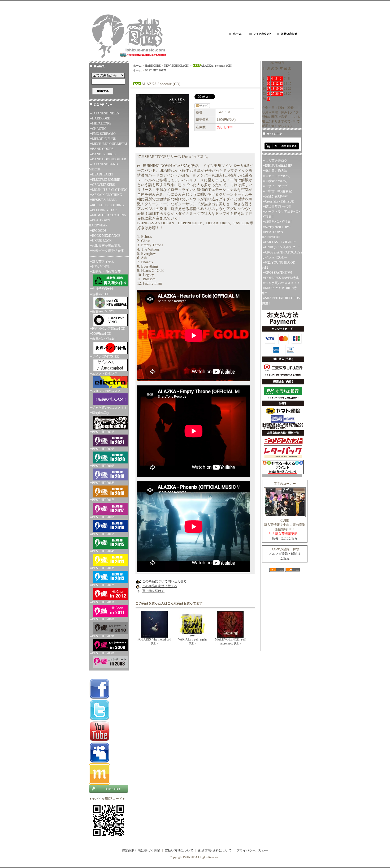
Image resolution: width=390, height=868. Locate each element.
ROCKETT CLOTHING (108, 205)
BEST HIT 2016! (103, 517)
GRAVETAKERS (103, 185)
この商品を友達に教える (159, 586)
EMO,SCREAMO (104, 134)
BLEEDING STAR (104, 210)
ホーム (137, 65)
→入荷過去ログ (276, 160)
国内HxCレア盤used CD (108, 328)
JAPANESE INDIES (105, 113)
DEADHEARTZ (102, 174)
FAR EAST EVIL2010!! (280, 242)
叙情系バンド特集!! (279, 222)
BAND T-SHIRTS (104, 154)
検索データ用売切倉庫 (108, 251)
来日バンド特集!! (104, 339)
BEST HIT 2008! (103, 653)
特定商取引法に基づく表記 (141, 850)
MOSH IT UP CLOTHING (110, 190)
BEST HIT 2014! (103, 551)
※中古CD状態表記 (278, 191)
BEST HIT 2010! (103, 619)
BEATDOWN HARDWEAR (99, 222)
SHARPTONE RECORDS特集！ (281, 300)
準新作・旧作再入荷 (106, 272)
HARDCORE (101, 118)
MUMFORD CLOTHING (109, 215)
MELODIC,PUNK (104, 139)
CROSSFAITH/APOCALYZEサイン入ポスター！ (282, 255)
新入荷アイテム (103, 262)
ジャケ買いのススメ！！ (109, 408)
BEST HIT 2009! (103, 636)
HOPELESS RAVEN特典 (282, 278)
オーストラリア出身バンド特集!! (281, 214)
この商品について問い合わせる (164, 581)
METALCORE (101, 123)
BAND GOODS (103, 149)
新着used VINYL (103, 311)
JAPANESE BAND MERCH (103, 166)
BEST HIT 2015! (103, 534)
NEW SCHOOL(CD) (176, 65)
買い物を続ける (153, 591)
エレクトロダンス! (105, 373)
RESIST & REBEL (104, 200)
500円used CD (101, 334)
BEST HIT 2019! (103, 466)
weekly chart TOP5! (278, 227)
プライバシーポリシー (252, 850)
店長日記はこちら (284, 538)
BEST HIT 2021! (103, 432)
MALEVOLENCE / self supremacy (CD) (230, 641)
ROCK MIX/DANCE (106, 236)
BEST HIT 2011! (103, 602)
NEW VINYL (101, 267)
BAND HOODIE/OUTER (109, 159)
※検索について (276, 181)
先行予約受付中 (103, 289)
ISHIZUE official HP (278, 165)
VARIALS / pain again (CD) (192, 641)
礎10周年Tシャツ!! (278, 206)
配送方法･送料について (215, 850)
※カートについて (278, 176)
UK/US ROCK (102, 241)
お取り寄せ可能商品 (106, 246)
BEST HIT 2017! (103, 500)
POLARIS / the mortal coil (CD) (154, 641)
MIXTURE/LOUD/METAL (110, 144)
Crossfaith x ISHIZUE (279, 201)
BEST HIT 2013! (103, 568)
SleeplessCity (100, 413)
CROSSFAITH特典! (278, 272)
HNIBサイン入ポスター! (282, 247)
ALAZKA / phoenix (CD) (216, 65)
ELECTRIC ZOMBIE (106, 180)
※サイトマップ (276, 186)
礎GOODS (99, 231)
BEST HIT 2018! (103, 483)
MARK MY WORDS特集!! (279, 290)
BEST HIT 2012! (103, 585)
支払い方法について (179, 850)
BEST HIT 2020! (103, 449)
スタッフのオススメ (106, 391)
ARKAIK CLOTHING (107, 195)
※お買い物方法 (276, 171)
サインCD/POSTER (105, 356)
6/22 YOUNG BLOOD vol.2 (278, 265)
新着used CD (101, 294)
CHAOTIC (99, 129)
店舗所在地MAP (276, 196)
